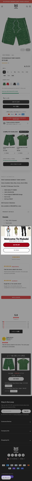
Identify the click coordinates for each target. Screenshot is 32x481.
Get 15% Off (16, 245)
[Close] (29, 228)
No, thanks (16, 250)
